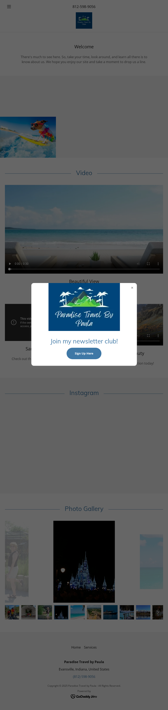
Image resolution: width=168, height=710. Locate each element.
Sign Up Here (84, 353)
